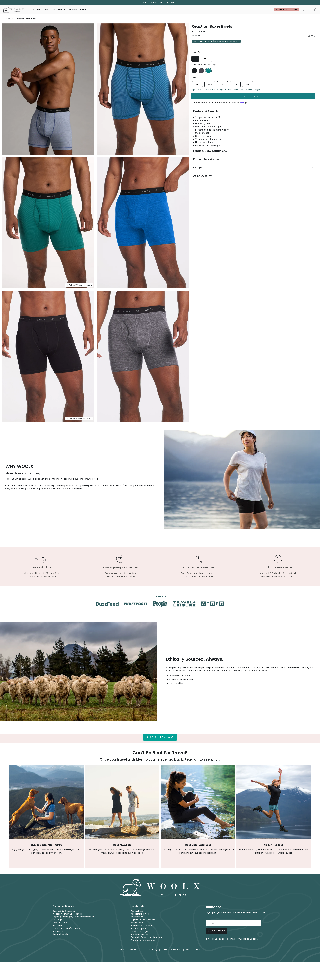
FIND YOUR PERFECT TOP (286, 9)
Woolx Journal (138, 922)
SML (197, 84)
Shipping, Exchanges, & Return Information (73, 916)
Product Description (206, 159)
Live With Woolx (60, 934)
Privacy (153, 949)
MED (210, 84)
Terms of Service (171, 949)
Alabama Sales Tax (140, 934)
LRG (222, 84)
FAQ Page (57, 919)
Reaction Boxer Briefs (26, 19)
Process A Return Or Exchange (67, 914)
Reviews (196, 35)
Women (37, 9)
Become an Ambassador (143, 940)
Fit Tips (197, 167)
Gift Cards (58, 925)
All (13, 19)
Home (7, 19)
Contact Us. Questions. (64, 911)
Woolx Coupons (138, 928)
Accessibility (137, 911)
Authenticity (59, 931)
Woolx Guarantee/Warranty (66, 928)
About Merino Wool (140, 914)
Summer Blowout (78, 9)
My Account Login (139, 931)
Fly (195, 59)
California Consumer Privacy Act (147, 937)
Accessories (59, 9)
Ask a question (202, 175)
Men (47, 9)
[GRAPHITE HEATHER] (201, 70)
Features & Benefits (206, 111)
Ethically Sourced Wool (142, 925)
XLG (235, 84)
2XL (247, 84)
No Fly (207, 59)
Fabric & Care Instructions (210, 151)
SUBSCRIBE (217, 930)
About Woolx (137, 916)
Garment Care (60, 922)
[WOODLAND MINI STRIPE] (208, 70)
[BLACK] (194, 70)
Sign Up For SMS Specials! (143, 919)
